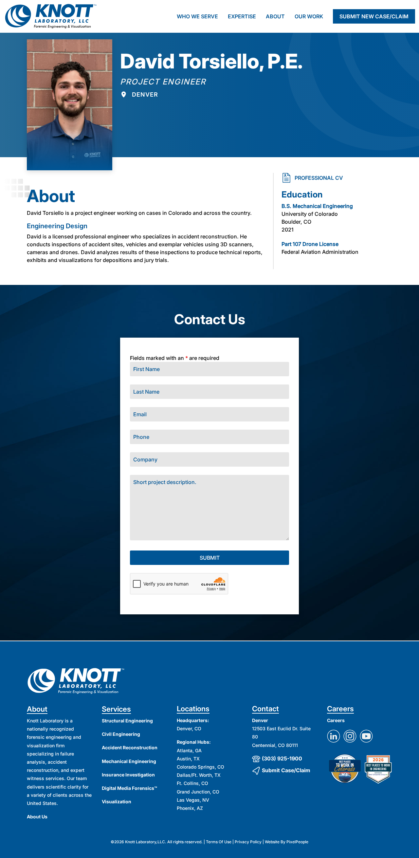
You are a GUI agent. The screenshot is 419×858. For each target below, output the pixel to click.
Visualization (116, 801)
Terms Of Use (218, 841)
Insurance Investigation (128, 774)
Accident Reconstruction (129, 747)
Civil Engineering (121, 734)
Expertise (242, 16)
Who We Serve (197, 16)
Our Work (309, 16)
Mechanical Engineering (129, 761)
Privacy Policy (248, 841)
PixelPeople (297, 841)
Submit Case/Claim (286, 770)
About (275, 16)
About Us (37, 816)
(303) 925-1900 (282, 758)
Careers (336, 720)
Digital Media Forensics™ (129, 788)
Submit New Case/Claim (374, 16)
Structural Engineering (127, 720)
